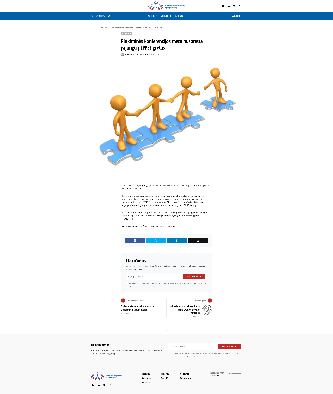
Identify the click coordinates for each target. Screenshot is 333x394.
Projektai (146, 374)
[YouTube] (234, 5)
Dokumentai (185, 378)
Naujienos (103, 27)
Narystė (164, 378)
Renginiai (165, 374)
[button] (92, 16)
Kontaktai (146, 382)
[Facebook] (223, 5)
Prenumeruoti (193, 276)
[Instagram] (240, 5)
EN (109, 16)
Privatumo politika (216, 375)
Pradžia (94, 27)
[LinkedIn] (229, 5)
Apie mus (146, 378)
